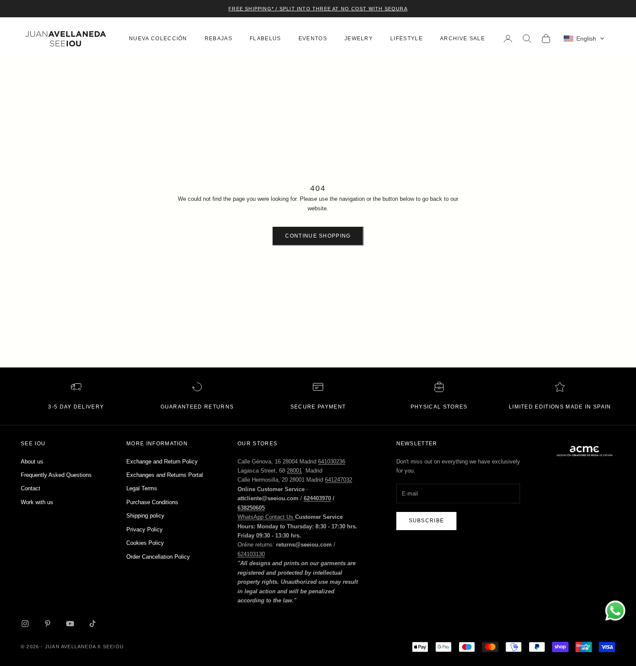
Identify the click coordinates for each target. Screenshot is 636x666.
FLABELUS (265, 38)
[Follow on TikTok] (92, 623)
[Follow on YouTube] (70, 623)
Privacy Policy (144, 529)
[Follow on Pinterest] (47, 623)
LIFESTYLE (406, 38)
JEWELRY (358, 38)
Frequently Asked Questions (56, 475)
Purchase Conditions (152, 502)
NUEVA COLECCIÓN (158, 38)
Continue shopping (317, 236)
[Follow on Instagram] (25, 623)
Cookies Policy (145, 543)
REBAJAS (218, 38)
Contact (30, 488)
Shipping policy (145, 515)
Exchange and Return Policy (162, 461)
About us (32, 461)
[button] (584, 38)
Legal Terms (141, 488)
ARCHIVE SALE (462, 38)
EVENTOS (313, 38)
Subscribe (426, 521)
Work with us (37, 502)
